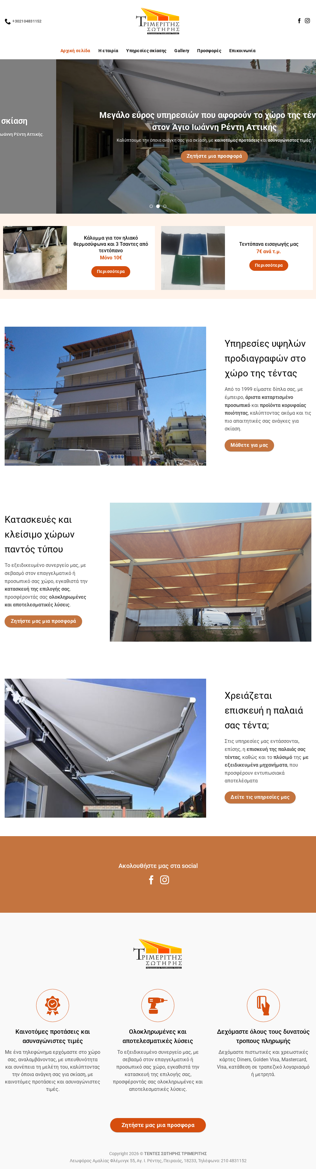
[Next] (301, 136)
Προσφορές (209, 50)
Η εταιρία (108, 50)
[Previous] (14, 136)
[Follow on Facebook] (299, 21)
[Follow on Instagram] (307, 21)
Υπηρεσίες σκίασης (146, 50)
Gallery (181, 50)
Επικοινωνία (242, 50)
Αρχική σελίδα (75, 50)
